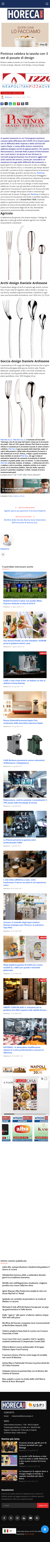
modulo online (18, 496)
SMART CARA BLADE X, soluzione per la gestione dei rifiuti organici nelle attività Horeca (24, 1008)
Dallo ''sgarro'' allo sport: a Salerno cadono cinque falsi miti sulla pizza (25, 1316)
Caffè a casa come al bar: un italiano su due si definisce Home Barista (24, 682)
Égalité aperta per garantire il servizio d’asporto (25, 511)
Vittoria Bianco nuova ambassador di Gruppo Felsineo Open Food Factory (23, 1348)
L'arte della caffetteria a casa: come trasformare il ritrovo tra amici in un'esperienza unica (24, 882)
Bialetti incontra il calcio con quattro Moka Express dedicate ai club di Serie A (22, 602)
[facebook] (4, 1518)
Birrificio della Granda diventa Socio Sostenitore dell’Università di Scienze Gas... (25, 521)
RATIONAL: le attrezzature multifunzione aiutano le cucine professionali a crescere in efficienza (23, 1050)
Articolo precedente (26, 508)
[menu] (3, 4)
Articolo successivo (23, 517)
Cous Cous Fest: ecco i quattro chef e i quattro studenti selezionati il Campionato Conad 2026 (23, 1340)
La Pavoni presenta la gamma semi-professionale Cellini (19, 841)
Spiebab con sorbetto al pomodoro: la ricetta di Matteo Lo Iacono (24, 1300)
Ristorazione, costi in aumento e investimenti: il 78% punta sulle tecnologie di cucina (25, 801)
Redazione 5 (7, 726)
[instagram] (17, 1518)
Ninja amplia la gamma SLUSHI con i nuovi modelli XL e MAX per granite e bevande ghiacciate (22, 967)
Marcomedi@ (29, 1534)
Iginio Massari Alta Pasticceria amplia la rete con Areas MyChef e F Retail (24, 1292)
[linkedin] (24, 1518)
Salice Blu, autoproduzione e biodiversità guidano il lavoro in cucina (25, 1268)
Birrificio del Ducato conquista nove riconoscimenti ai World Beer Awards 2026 (26, 1324)
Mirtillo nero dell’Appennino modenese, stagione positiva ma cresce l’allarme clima (24, 1284)
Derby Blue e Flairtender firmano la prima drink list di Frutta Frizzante (25, 1364)
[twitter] (11, 1518)
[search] (47, 4)
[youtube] (30, 1518)
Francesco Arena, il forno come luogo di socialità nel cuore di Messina (24, 1356)
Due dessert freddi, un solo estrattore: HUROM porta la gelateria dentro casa (24, 642)
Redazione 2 (7, 647)
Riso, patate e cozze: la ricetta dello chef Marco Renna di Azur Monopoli (23, 1380)
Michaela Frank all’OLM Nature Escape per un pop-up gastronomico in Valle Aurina (25, 1308)
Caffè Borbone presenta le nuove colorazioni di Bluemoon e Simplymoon (24, 761)
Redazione (4, 549)
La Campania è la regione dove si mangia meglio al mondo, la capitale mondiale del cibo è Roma (33, 1475)
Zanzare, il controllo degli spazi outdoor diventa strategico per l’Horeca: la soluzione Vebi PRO (23, 925)
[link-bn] (25, 34)
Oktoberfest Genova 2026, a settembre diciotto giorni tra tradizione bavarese (24, 1276)
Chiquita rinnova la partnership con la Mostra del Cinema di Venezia (24, 1372)
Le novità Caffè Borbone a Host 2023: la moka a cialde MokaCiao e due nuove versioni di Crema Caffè (33, 1460)
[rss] (37, 1518)
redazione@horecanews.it (22, 1416)
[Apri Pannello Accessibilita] (45, 1529)
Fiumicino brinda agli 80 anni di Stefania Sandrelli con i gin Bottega (32, 1445)
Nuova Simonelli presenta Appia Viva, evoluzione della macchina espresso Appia (23, 721)
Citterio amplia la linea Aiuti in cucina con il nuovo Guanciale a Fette (25, 1332)
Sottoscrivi (43, 1505)
